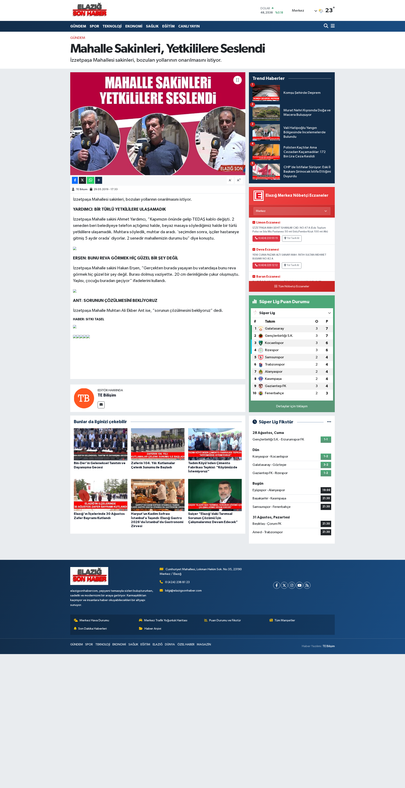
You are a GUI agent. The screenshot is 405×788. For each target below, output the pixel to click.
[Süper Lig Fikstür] (329, 422)
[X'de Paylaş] (82, 180)
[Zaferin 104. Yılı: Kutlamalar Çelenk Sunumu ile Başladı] (158, 444)
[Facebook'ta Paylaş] (75, 180)
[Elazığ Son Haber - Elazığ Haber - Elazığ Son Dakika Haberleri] (89, 10)
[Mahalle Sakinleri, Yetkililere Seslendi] (158, 123)
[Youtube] (299, 585)
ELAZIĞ (158, 644)
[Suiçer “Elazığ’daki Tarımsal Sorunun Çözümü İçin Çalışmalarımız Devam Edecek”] (215, 495)
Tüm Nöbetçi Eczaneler (293, 286)
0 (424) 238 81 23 (177, 582)
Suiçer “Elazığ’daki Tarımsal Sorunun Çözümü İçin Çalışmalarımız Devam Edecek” (213, 518)
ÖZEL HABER (185, 644)
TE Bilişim (82, 189)
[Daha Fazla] (98, 180)
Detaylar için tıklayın (292, 406)
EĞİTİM (168, 26)
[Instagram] (291, 585)
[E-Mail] (101, 404)
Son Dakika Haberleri (92, 628)
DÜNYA (170, 644)
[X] (284, 585)
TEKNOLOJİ (112, 26)
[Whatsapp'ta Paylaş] (90, 180)
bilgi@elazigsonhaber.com (183, 590)
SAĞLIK (152, 26)
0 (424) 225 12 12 (268, 265)
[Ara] (326, 26)
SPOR (94, 26)
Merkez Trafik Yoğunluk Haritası (165, 620)
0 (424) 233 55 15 (268, 238)
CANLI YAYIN (189, 26)
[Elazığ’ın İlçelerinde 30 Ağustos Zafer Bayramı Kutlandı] (100, 495)
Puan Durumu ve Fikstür (225, 620)
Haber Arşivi (152, 628)
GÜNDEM (78, 26)
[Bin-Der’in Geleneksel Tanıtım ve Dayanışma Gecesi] (100, 444)
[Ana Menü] (332, 26)
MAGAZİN (204, 644)
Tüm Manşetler (284, 620)
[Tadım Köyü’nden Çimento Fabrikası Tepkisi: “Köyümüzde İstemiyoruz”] (215, 444)
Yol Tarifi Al (293, 238)
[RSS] (307, 585)
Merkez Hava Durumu (94, 620)
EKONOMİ (133, 26)
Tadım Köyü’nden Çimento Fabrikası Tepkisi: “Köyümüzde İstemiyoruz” (212, 467)
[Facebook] (276, 585)
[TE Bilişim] (84, 398)
